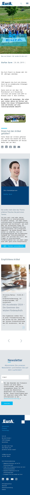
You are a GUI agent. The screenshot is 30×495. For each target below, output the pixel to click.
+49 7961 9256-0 (6, 456)
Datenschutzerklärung (11, 398)
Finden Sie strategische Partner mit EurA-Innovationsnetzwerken (14, 467)
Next (19, 340)
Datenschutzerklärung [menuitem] (7, 487)
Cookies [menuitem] (4, 489)
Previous (10, 341)
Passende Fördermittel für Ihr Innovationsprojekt (11, 471)
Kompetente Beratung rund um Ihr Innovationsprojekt (11, 464)
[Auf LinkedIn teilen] (2, 147)
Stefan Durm (6, 62)
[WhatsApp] (14, 147)
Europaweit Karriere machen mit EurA (12, 474)
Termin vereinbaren (15, 246)
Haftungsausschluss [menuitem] (7, 483)
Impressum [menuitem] (4, 485)
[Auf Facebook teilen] (10, 147)
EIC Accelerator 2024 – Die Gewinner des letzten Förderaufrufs (14, 307)
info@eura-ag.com (6, 454)
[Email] (19, 147)
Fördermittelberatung (10, 298)
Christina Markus (9, 295)
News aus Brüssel (6, 56)
